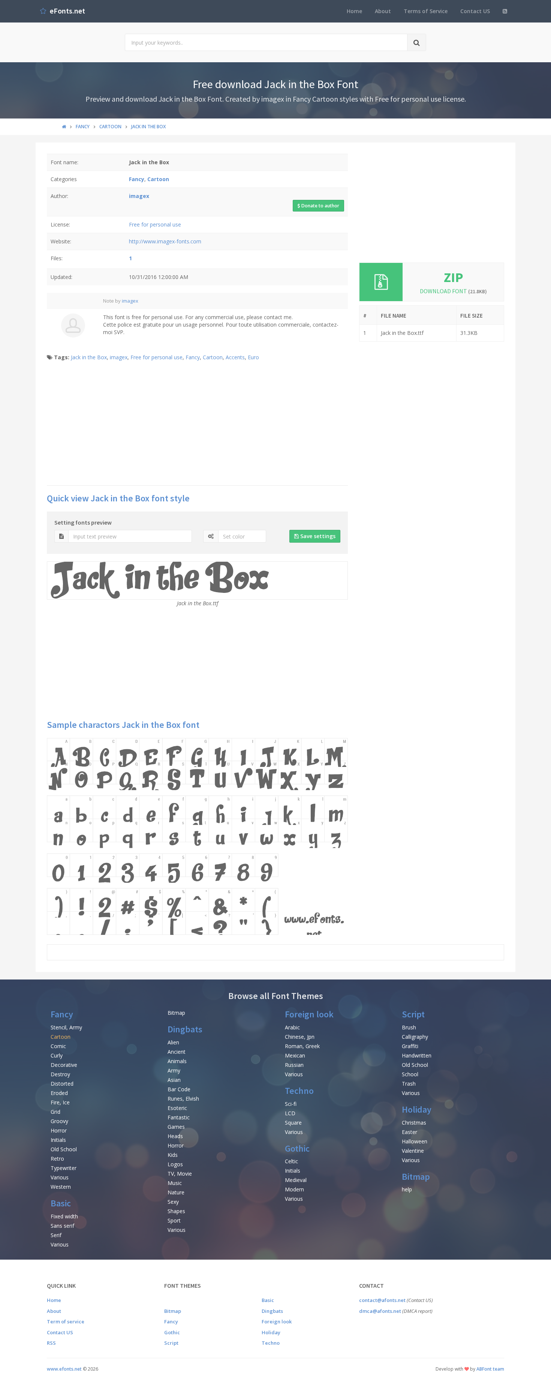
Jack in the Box (89, 357)
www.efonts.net (64, 1369)
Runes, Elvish (183, 1098)
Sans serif (62, 1225)
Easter (409, 1132)
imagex (130, 300)
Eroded (59, 1092)
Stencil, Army (66, 1027)
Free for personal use (155, 224)
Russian (294, 1064)
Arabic (292, 1027)
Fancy (193, 357)
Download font (453, 291)
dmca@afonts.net (380, 1311)
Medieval (296, 1180)
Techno (299, 1090)
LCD (290, 1113)
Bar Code (179, 1089)
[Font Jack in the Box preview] (197, 836)
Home (354, 11)
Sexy (173, 1201)
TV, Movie (180, 1173)
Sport (174, 1220)
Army (174, 1070)
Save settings (317, 536)
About (383, 11)
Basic (61, 1203)
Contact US (475, 11)
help (407, 1189)
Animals (177, 1061)
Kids (173, 1154)
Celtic (291, 1161)
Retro (57, 1158)
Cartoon (213, 357)
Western (61, 1186)
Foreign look (309, 1014)
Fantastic (179, 1117)
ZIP (453, 277)
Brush (409, 1027)
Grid (55, 1111)
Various (60, 1177)
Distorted (62, 1083)
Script (413, 1014)
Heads (175, 1136)
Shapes (176, 1211)
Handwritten (416, 1055)
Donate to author (319, 205)
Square (293, 1122)
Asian (174, 1079)
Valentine (413, 1150)
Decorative (64, 1064)
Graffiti (410, 1046)
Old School (64, 1149)
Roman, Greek (302, 1046)
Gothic (297, 1148)
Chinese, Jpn (299, 1036)
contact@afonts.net (382, 1300)
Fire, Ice (60, 1102)
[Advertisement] (197, 425)
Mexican (295, 1055)
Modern (294, 1189)
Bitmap (176, 1012)
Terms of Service (426, 11)
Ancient (177, 1051)
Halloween (414, 1141)
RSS (51, 1343)
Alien (173, 1042)
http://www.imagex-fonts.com (165, 241)
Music (175, 1182)
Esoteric (177, 1108)
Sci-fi (290, 1103)
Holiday (416, 1109)
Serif (56, 1235)
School (410, 1074)
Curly (57, 1055)
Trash (409, 1083)
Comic (58, 1046)
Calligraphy (415, 1036)
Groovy (59, 1121)
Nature (176, 1192)
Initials (58, 1139)
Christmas (414, 1122)
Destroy (60, 1074)
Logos (175, 1164)
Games (176, 1126)
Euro (253, 357)
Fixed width (64, 1216)
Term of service (65, 1321)
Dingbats (185, 1029)
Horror (59, 1130)
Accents (235, 357)
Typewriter (63, 1168)
